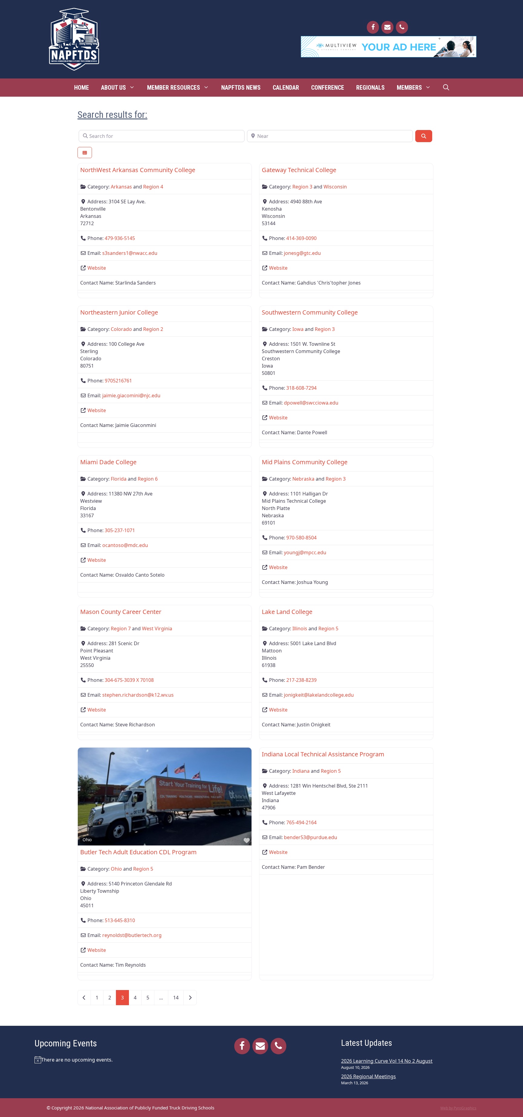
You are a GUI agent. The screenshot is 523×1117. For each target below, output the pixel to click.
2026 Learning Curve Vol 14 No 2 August (387, 1061)
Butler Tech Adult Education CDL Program (138, 852)
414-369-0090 (301, 238)
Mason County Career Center (120, 612)
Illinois (299, 628)
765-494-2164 (301, 822)
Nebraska (303, 478)
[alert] (108, 1059)
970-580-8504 (301, 537)
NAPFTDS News (241, 87)
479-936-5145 (120, 238)
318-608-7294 (301, 388)
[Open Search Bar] (446, 87)
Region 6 (148, 478)
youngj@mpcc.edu (305, 552)
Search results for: (112, 114)
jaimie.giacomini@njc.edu (131, 395)
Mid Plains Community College (304, 462)
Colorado (121, 329)
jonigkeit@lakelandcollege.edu (319, 695)
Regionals (370, 87)
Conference (327, 87)
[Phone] (402, 27)
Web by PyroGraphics (458, 1108)
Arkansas (121, 186)
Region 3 (302, 186)
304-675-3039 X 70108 (129, 680)
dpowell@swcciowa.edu (311, 402)
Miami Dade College (108, 462)
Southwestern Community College (310, 312)
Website (96, 268)
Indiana (301, 771)
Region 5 (328, 628)
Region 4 (153, 186)
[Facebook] (373, 27)
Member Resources (173, 87)
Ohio (87, 839)
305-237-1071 (120, 530)
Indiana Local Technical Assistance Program (323, 754)
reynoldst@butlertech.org (132, 935)
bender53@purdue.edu (310, 837)
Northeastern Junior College (119, 312)
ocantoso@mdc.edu (125, 545)
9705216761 (118, 380)
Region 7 (121, 628)
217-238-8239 (301, 680)
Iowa (298, 329)
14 (176, 997)
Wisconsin (335, 186)
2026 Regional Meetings (368, 1076)
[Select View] (84, 152)
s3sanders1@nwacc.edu (129, 253)
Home (81, 87)
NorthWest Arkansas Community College (137, 170)
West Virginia (157, 628)
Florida (119, 478)
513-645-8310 (120, 920)
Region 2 (153, 329)
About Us (113, 87)
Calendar (286, 87)
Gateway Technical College (299, 170)
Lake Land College (287, 612)
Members (409, 87)
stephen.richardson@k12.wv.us (138, 695)
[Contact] (387, 27)
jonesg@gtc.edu (302, 253)
